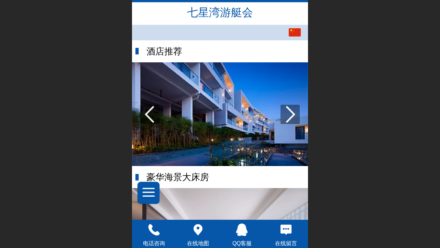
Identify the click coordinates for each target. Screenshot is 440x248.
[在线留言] (286, 229)
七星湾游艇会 (220, 12)
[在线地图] (198, 229)
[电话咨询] (154, 229)
